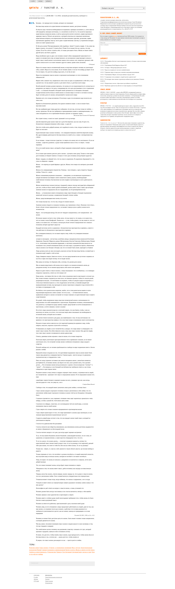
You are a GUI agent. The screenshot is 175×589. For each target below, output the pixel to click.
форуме (115, 36)
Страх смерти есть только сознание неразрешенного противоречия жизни (59, 409)
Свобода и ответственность (38, 552)
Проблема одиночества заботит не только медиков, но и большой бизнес (121, 85)
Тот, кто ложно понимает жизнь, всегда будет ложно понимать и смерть (58, 465)
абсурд (35, 554)
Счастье (103, 103)
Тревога (58, 552)
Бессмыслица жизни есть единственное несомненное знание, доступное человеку (61, 26)
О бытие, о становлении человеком (60, 547)
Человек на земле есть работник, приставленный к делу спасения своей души (60, 503)
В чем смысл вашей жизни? (111, 33)
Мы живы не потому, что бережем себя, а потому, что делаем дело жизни (58, 262)
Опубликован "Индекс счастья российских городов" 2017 (117, 74)
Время (39, 550)
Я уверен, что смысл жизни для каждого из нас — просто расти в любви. (59, 540)
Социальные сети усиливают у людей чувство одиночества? (118, 77)
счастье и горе (86, 552)
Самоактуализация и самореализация (53, 550)
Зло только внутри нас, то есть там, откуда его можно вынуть (55, 201)
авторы (40, 1)
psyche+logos (90, 550)
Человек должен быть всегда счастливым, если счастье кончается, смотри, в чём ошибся (63, 491)
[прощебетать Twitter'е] (31, 23)
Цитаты (33, 7)
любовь (40, 554)
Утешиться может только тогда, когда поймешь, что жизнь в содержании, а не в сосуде (63, 479)
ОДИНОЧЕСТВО (105, 120)
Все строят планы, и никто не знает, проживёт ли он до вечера (55, 118)
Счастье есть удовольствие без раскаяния (49, 423)
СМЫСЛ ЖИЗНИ (105, 89)
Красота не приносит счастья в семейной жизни (115, 70)
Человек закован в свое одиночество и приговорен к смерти (54, 495)
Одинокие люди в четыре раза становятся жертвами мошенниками (119, 72)
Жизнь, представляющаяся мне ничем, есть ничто (51, 198)
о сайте (33, 1)
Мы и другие (76, 547)
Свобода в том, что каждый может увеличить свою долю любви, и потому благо (61, 387)
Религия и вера (34, 547)
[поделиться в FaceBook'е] (30, 23)
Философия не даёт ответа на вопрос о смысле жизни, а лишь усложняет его (60, 488)
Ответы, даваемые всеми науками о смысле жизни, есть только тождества (59, 336)
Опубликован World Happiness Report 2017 (113, 65)
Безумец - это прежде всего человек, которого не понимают (54, 23)
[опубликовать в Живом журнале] (33, 23)
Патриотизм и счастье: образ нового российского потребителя (118, 83)
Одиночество (51, 552)
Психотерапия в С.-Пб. (109, 17)
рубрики (48, 1)
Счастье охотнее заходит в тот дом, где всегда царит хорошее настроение (58, 432)
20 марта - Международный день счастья (113, 67)
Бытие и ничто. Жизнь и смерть (75, 550)
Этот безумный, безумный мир (71, 552)
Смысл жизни (43, 547)
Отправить (142, 53)
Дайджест (104, 58)
